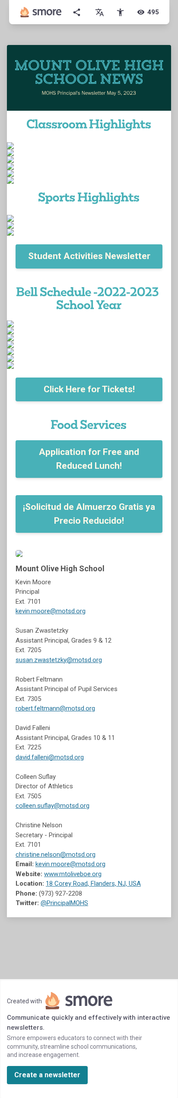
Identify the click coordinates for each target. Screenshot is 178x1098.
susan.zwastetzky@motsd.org (59, 660)
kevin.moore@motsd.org (70, 864)
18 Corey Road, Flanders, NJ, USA (93, 883)
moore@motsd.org (58, 611)
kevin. (23, 611)
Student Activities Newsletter (89, 256)
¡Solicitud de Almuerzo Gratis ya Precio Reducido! (89, 514)
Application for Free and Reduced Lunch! (89, 459)
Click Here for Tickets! (89, 389)
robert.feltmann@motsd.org (55, 708)
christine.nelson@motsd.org (55, 854)
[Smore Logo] (41, 12)
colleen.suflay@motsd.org (52, 806)
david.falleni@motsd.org (50, 757)
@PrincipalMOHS (64, 903)
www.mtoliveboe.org (73, 874)
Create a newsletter (47, 1075)
